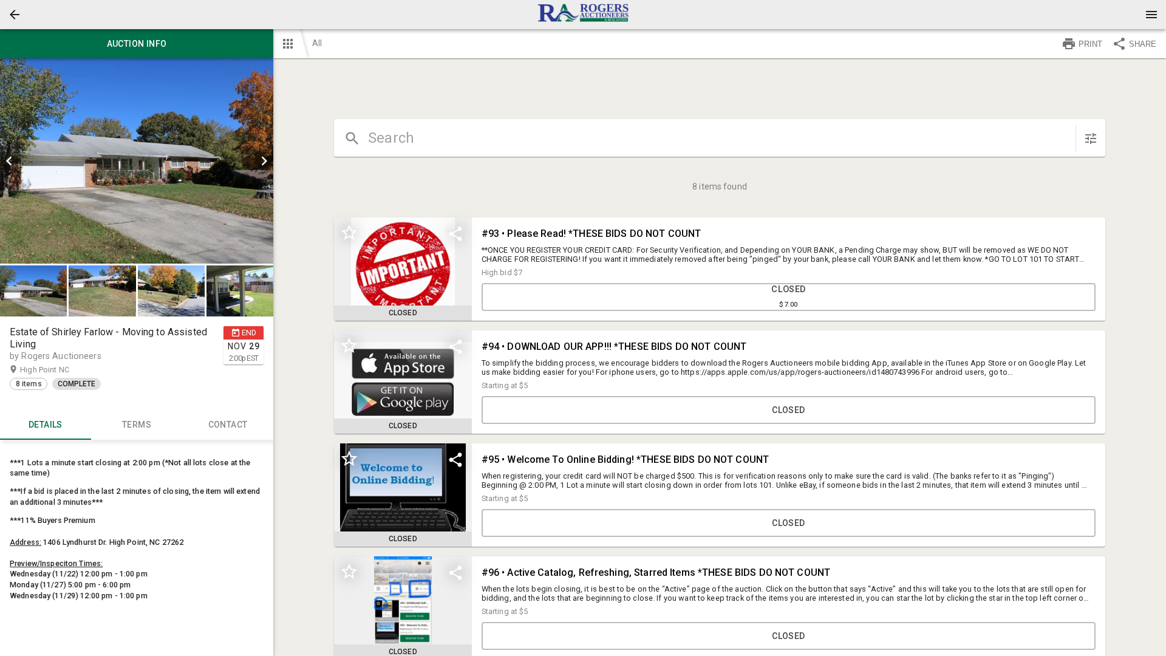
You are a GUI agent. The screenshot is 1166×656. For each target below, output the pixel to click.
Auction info (137, 44)
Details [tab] (46, 424)
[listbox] (136, 161)
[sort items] (1091, 138)
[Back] (14, 14)
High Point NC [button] (56, 369)
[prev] (9, 161)
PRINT (1090, 44)
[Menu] (1151, 14)
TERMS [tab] (136, 424)
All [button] (317, 43)
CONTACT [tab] (228, 424)
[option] (136, 161)
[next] (264, 161)
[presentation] (583, 15)
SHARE (1142, 44)
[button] (14, 14)
